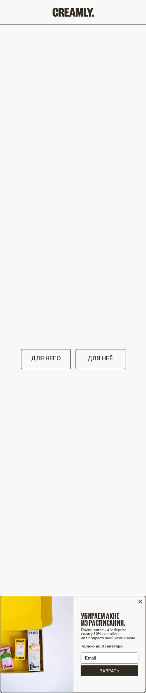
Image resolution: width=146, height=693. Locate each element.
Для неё (100, 358)
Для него (46, 358)
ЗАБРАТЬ (109, 671)
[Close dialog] (140, 601)
